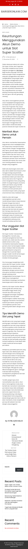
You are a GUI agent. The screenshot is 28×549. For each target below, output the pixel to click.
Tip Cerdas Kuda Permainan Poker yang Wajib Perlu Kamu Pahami (10, 452)
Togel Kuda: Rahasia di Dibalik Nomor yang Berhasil (13, 508)
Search (7, 467)
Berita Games (5, 32)
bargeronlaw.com (14, 11)
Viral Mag (18, 544)
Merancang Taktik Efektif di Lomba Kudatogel (13, 496)
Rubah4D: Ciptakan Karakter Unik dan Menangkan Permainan (13, 502)
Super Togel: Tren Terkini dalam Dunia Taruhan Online (13, 485)
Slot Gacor (19, 70)
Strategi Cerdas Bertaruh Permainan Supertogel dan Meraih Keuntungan (13, 491)
